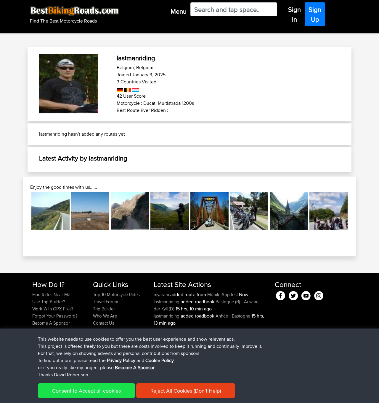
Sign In (294, 14)
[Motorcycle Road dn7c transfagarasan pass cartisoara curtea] (169, 211)
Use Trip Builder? (48, 302)
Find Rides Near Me (51, 294)
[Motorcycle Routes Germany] (120, 88)
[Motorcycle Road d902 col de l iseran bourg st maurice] (289, 211)
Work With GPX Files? (52, 309)
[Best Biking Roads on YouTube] (306, 294)
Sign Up (315, 14)
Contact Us (103, 323)
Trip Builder (104, 309)
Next (356, 211)
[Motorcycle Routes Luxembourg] (135, 88)
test (234, 294)
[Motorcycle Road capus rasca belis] (90, 211)
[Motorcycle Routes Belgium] (127, 88)
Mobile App (218, 294)
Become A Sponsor (51, 323)
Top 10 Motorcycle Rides (116, 294)
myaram (162, 294)
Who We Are (105, 316)
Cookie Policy (159, 360)
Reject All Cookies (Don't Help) (185, 390)
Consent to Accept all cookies (86, 390)
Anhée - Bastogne (233, 316)
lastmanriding (167, 302)
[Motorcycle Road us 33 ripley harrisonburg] (328, 211)
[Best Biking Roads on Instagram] (319, 294)
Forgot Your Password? (55, 316)
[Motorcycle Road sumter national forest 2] (209, 211)
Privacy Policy (121, 360)
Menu (179, 11)
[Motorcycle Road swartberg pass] (130, 211)
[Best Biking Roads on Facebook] (280, 294)
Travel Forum (105, 302)
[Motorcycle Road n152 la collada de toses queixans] (50, 211)
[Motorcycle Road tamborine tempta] (249, 211)
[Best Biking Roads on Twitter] (293, 294)
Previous (22, 211)
